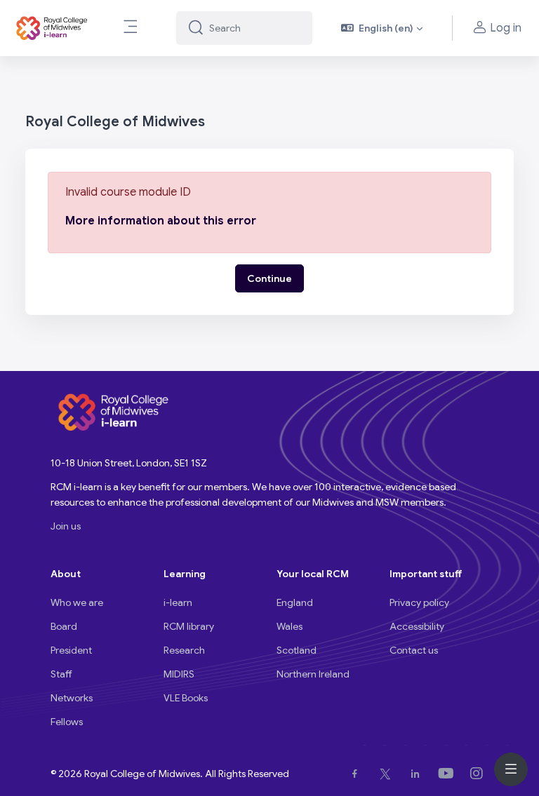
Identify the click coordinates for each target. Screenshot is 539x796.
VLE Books (186, 698)
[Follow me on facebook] (357, 774)
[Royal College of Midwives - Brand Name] (52, 28)
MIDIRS (179, 674)
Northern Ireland (313, 674)
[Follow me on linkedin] (417, 774)
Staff (61, 674)
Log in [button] (505, 28)
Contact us (414, 650)
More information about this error (160, 221)
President (71, 650)
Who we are (77, 602)
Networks (72, 698)
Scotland (297, 650)
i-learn (178, 602)
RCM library (189, 626)
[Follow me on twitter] (388, 774)
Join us (66, 526)
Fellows (67, 721)
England (295, 602)
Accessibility (417, 626)
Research (184, 650)
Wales (289, 626)
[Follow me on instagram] (479, 774)
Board (64, 626)
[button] (382, 28)
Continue (269, 278)
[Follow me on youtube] (449, 774)
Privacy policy (419, 602)
